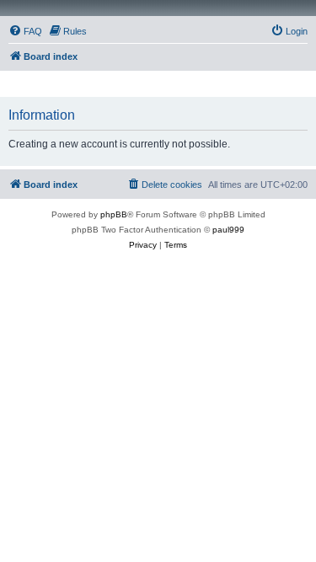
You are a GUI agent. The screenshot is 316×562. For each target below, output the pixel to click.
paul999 (228, 229)
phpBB (113, 214)
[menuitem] (25, 31)
